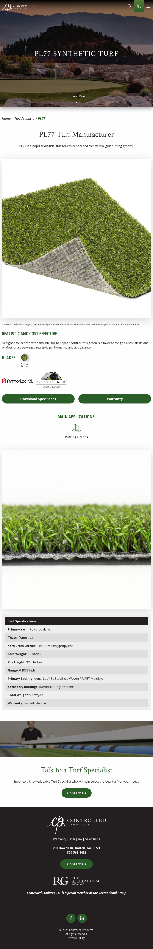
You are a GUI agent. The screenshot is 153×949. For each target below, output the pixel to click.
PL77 (41, 118)
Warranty (115, 399)
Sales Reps (92, 839)
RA (80, 839)
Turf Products (24, 118)
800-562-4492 (76, 852)
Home (6, 118)
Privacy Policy (76, 937)
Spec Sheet (38, 399)
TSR (72, 839)
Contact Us (76, 793)
